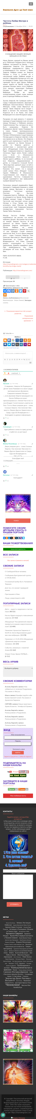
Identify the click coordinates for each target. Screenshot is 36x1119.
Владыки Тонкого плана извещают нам (14, 944)
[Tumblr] (19, 538)
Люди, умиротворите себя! (15, 598)
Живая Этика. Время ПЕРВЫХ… (16, 654)
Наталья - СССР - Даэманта (17, 963)
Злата (11, 953)
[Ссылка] (24, 359)
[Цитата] (19, 359)
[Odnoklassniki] (16, 291)
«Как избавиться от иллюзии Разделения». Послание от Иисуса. (18, 689)
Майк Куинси (27, 957)
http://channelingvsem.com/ (22, 270)
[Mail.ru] (12, 291)
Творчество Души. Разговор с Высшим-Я (18, 979)
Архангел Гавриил (14, 933)
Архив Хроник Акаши (25, 938)
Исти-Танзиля (17, 957)
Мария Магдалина (9, 959)
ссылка (5, 303)
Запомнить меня (18, 749)
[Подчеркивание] (9, 359)
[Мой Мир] (9, 538)
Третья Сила (19, 980)
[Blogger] (14, 538)
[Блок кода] (21, 359)
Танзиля (6, 383)
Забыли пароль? (26, 756)
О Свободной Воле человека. (15, 571)
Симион (25, 976)
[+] (29, 359)
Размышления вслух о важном (18, 969)
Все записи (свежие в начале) (18, 560)
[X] (11, 538)
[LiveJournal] (16, 538)
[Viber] (21, 538)
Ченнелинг (13, 984)
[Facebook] (9, 291)
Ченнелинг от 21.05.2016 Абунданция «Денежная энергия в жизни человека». (19, 641)
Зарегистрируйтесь (11, 756)
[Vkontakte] (5, 291)
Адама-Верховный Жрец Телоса (22, 925)
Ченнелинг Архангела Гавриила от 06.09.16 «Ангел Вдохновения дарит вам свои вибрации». (18, 633)
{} (26, 359)
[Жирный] (5, 359)
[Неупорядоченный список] (17, 359)
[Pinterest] (24, 291)
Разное (15, 970)
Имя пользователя (18, 735)
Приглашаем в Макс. (12, 594)
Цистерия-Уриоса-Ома (23, 983)
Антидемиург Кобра (24, 931)
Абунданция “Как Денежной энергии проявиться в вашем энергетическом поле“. (18, 624)
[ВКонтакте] (4, 538)
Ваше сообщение (18, 873)
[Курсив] (7, 359)
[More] (5, 295)
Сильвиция (7, 427)
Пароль (18, 741)
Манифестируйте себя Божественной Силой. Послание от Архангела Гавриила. (18, 698)
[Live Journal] (28, 291)
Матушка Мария (20, 959)
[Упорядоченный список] (14, 359)
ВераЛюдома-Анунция (25, 940)
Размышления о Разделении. (15, 713)
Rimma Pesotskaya (10, 444)
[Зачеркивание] (12, 359)
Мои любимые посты (18, 796)
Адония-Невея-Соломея (13, 927)
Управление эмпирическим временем (27, 318)
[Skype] (23, 538)
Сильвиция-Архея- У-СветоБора (20, 975)
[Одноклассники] (7, 538)
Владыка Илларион (10, 942)
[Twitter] (20, 291)
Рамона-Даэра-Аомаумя (25, 970)
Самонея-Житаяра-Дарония (16, 972)
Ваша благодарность (18, 549)
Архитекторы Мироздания (11, 940)
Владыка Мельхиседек (23, 942)
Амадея (15, 772)
